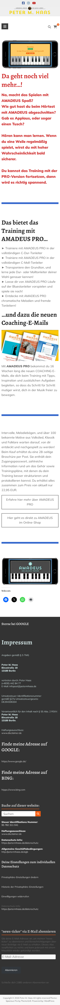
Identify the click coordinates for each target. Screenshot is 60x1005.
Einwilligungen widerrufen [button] (15, 896)
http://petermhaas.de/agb (15, 851)
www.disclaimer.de (12, 733)
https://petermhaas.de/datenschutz (20, 842)
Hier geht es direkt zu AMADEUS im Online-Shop (30, 520)
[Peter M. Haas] (30, 9)
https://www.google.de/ (14, 761)
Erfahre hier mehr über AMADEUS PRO (30, 502)
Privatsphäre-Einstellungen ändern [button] (20, 877)
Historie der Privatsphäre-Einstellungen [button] (22, 886)
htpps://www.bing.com (13, 789)
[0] (55, 27)
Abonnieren (11, 970)
